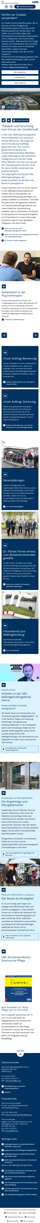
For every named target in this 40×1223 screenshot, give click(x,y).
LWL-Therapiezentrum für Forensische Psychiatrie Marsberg (21, 1183)
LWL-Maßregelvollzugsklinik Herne (9, 3)
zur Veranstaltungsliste (14, 506)
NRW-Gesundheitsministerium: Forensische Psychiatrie (21, 1161)
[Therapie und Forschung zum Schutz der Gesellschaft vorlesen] (9, 120)
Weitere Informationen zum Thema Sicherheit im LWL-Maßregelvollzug (19, 426)
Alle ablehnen (20, 77)
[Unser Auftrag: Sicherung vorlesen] (5, 396)
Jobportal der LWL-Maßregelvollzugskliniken (21, 1150)
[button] (20, 672)
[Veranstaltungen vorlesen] (5, 475)
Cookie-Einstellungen (29, 1213)
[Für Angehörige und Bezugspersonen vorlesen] (4, 793)
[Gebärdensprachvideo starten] (4, 120)
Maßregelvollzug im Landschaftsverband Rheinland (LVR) (19, 1155)
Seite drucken (14, 1221)
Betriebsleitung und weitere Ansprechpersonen (15, 1087)
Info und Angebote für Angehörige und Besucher (19, 854)
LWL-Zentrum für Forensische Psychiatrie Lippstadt (20, 1178)
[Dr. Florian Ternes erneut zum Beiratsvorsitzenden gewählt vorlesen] (5, 546)
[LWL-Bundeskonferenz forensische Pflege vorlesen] (4, 951)
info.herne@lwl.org (13, 1081)
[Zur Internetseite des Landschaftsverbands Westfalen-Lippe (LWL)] (35, 2)
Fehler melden (28, 1221)
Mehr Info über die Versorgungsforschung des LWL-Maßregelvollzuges (21, 235)
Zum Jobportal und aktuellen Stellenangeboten (16, 749)
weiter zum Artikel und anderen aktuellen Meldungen (18, 585)
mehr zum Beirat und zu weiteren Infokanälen (18, 937)
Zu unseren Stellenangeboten (16, 240)
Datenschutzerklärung (18, 67)
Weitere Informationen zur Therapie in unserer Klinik (20, 383)
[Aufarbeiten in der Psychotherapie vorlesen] (4, 286)
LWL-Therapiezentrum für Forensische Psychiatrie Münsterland (21, 1189)
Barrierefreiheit (12, 1213)
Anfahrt (7, 1092)
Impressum (31, 1217)
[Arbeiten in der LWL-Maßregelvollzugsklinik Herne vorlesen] (4, 685)
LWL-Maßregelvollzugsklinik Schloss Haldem (21, 1194)
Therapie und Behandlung (14, 319)
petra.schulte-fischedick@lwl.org (19, 1115)
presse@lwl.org (12, 1131)
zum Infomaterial (12, 650)
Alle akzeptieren (20, 72)
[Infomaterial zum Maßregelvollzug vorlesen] (5, 625)
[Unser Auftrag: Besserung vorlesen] (5, 353)
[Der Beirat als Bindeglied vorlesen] (4, 890)
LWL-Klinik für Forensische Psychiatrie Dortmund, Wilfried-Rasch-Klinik (21, 1172)
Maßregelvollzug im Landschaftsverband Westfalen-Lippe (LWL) (19, 1145)
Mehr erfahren (20, 83)
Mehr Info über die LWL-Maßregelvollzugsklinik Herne (16, 229)
